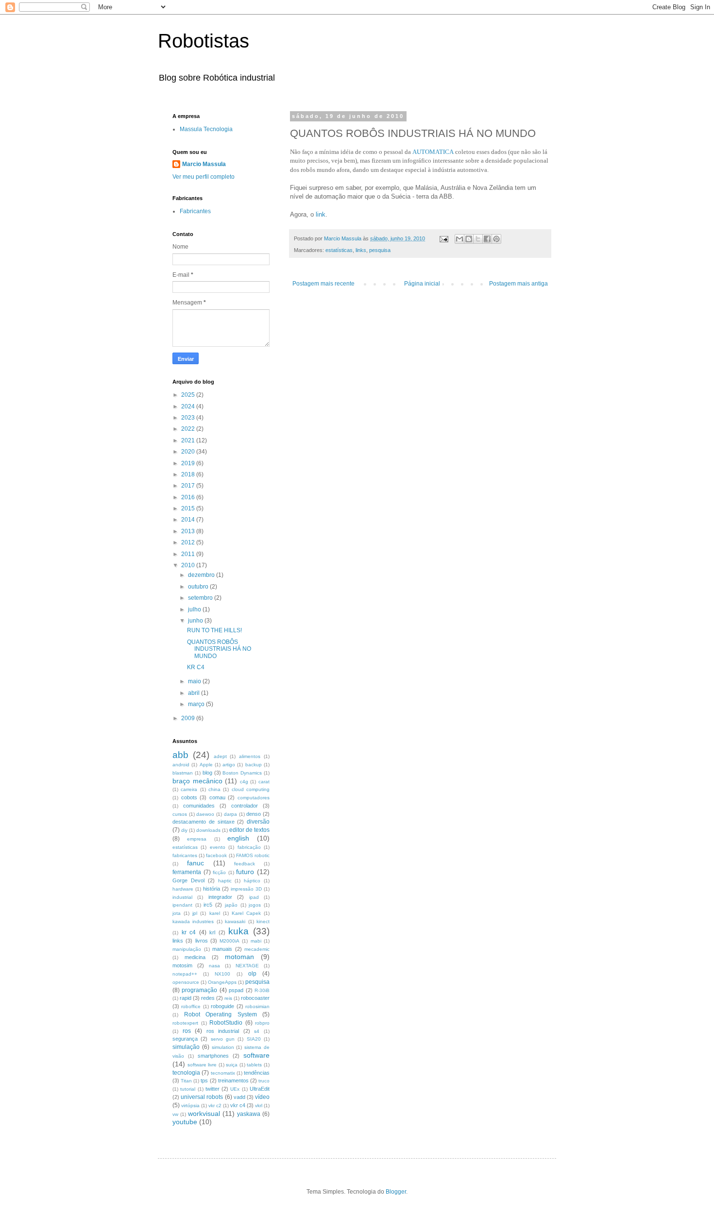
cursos (179, 814)
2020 (188, 451)
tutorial (187, 1089)
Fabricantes (195, 211)
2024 (188, 406)
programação (199, 990)
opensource (185, 982)
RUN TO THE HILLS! (214, 630)
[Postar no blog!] (469, 239)
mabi (256, 941)
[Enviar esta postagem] (443, 238)
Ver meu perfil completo (203, 176)
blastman (182, 773)
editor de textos (249, 830)
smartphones (213, 1056)
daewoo (205, 814)
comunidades (199, 806)
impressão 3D (246, 889)
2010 (188, 565)
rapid (185, 998)
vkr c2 (214, 1105)
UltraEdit (260, 1089)
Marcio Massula (204, 164)
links (361, 250)
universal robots (202, 1097)
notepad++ (184, 974)
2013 (188, 531)
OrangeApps (222, 982)
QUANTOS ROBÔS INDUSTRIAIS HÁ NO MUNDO (219, 649)
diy (184, 830)
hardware (182, 889)
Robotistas (203, 40)
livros (201, 941)
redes (208, 998)
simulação (186, 1047)
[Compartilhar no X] (478, 239)
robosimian (257, 1006)
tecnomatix (223, 1073)
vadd (239, 1097)
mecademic (257, 949)
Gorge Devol (188, 880)
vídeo (262, 1097)
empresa (196, 839)
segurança (185, 1039)
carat (264, 781)
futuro (245, 872)
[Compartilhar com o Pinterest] (496, 239)
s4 (256, 1031)
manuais (222, 949)
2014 (188, 519)
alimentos (249, 756)
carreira (189, 789)
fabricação (249, 847)
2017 (188, 485)
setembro (201, 597)
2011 (188, 554)
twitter (212, 1089)
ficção (219, 872)
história (211, 889)
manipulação (186, 949)
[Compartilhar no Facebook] (487, 239)
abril (194, 693)
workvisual (204, 1113)
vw (175, 1114)
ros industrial (222, 1031)
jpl (194, 913)
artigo (228, 764)
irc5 (208, 905)
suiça (232, 1064)
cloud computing (251, 789)
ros (187, 1031)
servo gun (223, 1039)
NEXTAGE (247, 965)
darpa (230, 814)
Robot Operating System (220, 1014)
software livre (202, 1064)
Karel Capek (246, 913)
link (320, 214)
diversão (258, 821)
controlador (244, 806)
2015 (188, 508)
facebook (216, 855)
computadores (254, 797)
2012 (188, 542)
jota (176, 913)
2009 (188, 718)
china (214, 789)
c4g (244, 781)
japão (231, 905)
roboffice (191, 1006)
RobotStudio (225, 1022)
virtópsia (190, 1105)
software (256, 1055)
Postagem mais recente (323, 283)
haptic (225, 880)
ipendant (182, 905)
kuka (238, 931)
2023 (188, 417)
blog (207, 773)
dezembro (202, 575)
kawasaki (235, 921)
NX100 (222, 974)
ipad (254, 897)
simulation (223, 1047)
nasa (214, 965)
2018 (188, 474)
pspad (236, 990)
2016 (188, 497)
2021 (188, 440)
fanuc (195, 863)
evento (217, 847)
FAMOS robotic (253, 855)
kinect (263, 921)
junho (196, 620)
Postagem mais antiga (518, 283)
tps (204, 1080)
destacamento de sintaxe (203, 822)
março (197, 704)
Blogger (396, 1191)
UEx (234, 1089)
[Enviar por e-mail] (459, 239)
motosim (182, 965)
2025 (188, 394)
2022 (188, 428)
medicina (195, 957)
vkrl (258, 1105)
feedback (244, 863)
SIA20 (254, 1039)
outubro (199, 586)
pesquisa (380, 250)
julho (195, 609)
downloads (208, 830)
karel (214, 913)
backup (253, 764)
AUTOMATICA (433, 151)
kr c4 (189, 932)
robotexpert (185, 1023)
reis (228, 998)
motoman (239, 957)
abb (180, 755)
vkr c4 (237, 1105)
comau (217, 797)
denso (253, 814)
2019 (188, 463)
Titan (186, 1080)
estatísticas (339, 250)
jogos (255, 905)
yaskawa (248, 1114)
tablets (254, 1064)
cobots (189, 797)
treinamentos (233, 1080)
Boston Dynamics (242, 773)
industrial (182, 897)
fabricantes (184, 855)
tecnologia (186, 1072)
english (238, 838)
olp (252, 973)
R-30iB (262, 990)
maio (195, 681)
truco (264, 1080)
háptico (252, 880)
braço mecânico (197, 781)
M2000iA (229, 941)
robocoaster (255, 998)
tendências (257, 1073)
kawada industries (193, 921)
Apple (206, 764)
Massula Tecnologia (206, 129)
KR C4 (195, 667)
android (180, 764)
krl (212, 932)
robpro (262, 1023)
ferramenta (186, 872)
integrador (220, 897)
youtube (184, 1122)
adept (220, 756)
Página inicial (422, 283)
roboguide (222, 1006)
